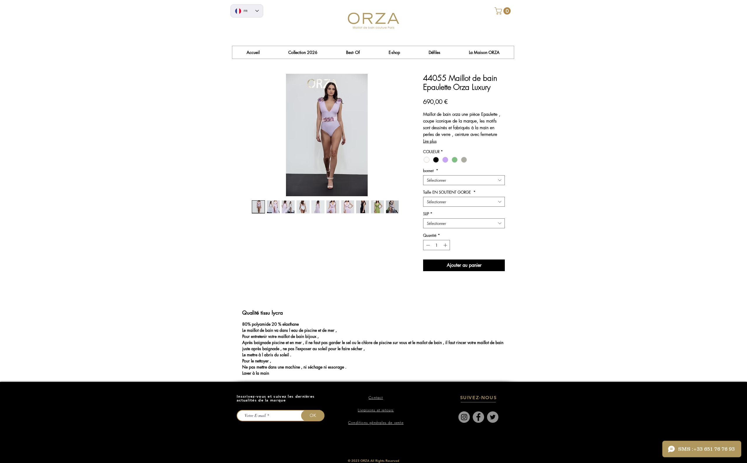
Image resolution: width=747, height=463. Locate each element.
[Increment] (445, 245)
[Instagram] (464, 417)
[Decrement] (427, 245)
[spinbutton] (436, 245)
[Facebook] (478, 417)
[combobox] (464, 180)
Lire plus (430, 141)
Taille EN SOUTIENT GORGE (449, 192)
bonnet (430, 170)
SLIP (427, 213)
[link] (503, 11)
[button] (353, 52)
